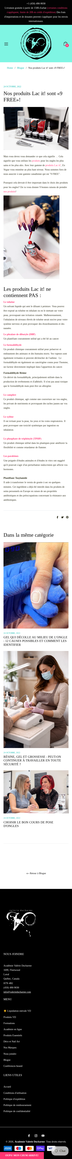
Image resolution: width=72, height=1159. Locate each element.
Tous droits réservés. (56, 1141)
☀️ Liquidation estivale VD (17, 1011)
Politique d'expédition (14, 1099)
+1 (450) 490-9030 (36, 3)
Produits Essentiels (12, 1035)
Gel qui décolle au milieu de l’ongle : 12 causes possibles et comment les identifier (35, 641)
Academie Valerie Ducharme (30, 1141)
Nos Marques (9, 1047)
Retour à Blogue (38, 873)
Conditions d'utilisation (14, 1093)
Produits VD (9, 1017)
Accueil (7, 1086)
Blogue (20, 68)
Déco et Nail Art (11, 1041)
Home (10, 68)
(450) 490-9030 (11, 987)
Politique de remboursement (17, 1105)
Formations (9, 1023)
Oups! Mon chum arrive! (22, 1155)
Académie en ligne (12, 1029)
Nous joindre (9, 1054)
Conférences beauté (13, 1066)
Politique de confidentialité (16, 1111)
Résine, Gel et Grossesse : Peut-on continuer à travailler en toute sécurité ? (32, 760)
